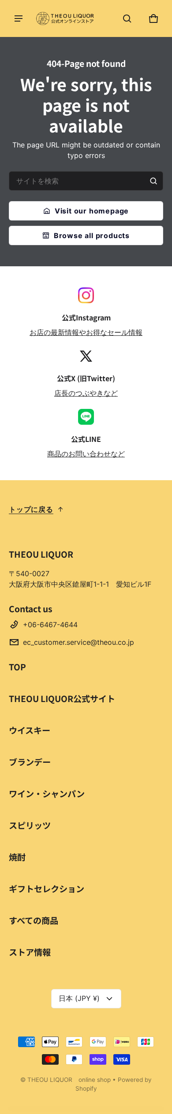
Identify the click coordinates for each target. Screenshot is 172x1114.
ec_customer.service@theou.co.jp (78, 642)
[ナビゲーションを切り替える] (18, 18)
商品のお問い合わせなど (86, 453)
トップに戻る (31, 509)
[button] (127, 18)
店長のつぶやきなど (86, 393)
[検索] (153, 181)
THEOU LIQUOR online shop (69, 1079)
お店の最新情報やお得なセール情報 (86, 332)
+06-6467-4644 (50, 624)
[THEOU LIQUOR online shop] (66, 18)
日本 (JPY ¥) (79, 998)
